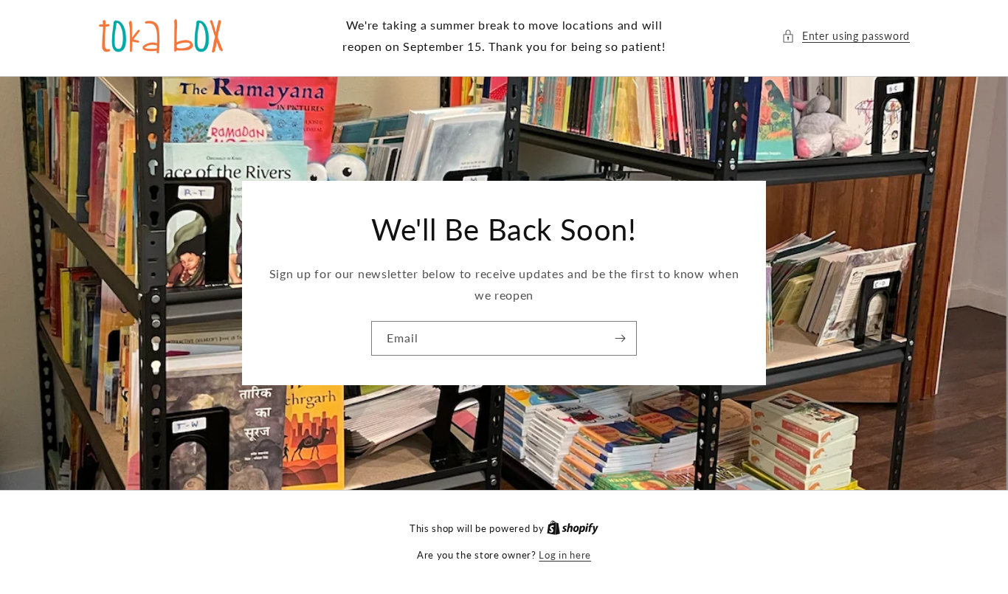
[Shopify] (572, 528)
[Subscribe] (620, 338)
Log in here (565, 555)
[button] (845, 36)
